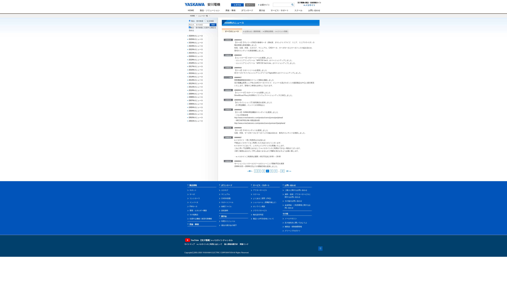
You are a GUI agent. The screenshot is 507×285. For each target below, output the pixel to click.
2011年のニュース (196, 87)
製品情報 (193, 185)
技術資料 (224, 211)
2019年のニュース (196, 60)
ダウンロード (247, 10)
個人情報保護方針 (231, 244)
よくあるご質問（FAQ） (262, 198)
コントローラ (195, 198)
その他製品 (194, 215)
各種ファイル (226, 206)
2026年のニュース (196, 36)
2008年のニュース (196, 97)
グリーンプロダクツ (292, 231)
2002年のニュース (196, 117)
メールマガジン (291, 219)
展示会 (262, 10)
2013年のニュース (196, 80)
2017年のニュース (196, 66)
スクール (298, 10)
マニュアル (225, 194)
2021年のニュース (196, 53)
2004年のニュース (196, 111)
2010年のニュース (196, 90)
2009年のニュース (196, 94)
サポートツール (227, 202)
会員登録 (237, 5)
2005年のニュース (196, 107)
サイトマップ (189, 244)
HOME (191, 10)
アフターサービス (260, 190)
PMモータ (193, 206)
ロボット (193, 190)
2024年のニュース (196, 43)
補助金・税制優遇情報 (293, 227)
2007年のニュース (196, 100)
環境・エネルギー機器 (198, 211)
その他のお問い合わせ (293, 201)
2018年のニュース (196, 63)
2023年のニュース (196, 46)
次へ (288, 171)
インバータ (194, 202)
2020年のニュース (196, 56)
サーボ (192, 194)
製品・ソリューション (210, 10)
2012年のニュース (196, 83)
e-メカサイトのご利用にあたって (209, 244)
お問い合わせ (314, 10)
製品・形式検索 (197, 21)
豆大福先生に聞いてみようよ (296, 223)
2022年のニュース (196, 49)
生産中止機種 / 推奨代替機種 (201, 219)
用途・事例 (230, 10)
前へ (250, 171)
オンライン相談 (259, 206)
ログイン (250, 5)
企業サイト (265, 5)
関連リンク (244, 244)
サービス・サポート (280, 10)
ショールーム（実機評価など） (265, 202)
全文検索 (210, 21)
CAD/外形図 (226, 198)
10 (282, 171)
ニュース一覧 (203, 16)
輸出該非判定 (258, 215)
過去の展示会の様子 (229, 225)
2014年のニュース (196, 77)
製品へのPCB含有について (263, 219)
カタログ (224, 190)
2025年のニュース (196, 39)
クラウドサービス (260, 211)
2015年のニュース (196, 73)
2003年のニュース (196, 114)
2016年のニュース (196, 70)
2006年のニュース (196, 104)
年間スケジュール (228, 221)
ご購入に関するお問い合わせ (296, 190)
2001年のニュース (196, 121)
